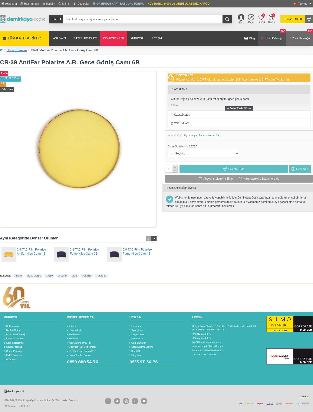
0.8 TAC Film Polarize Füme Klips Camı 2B (84, 251)
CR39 (49, 275)
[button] (148, 238)
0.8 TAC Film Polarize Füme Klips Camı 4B (137, 251)
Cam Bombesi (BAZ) (181, 146)
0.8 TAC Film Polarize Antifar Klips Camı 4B (31, 251)
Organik (62, 275)
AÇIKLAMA (180, 89)
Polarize (87, 275)
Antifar (18, 275)
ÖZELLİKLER (182, 114)
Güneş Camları (17, 50)
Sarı (74, 275)
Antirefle (101, 275)
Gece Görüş (34, 275)
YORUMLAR (181, 123)
